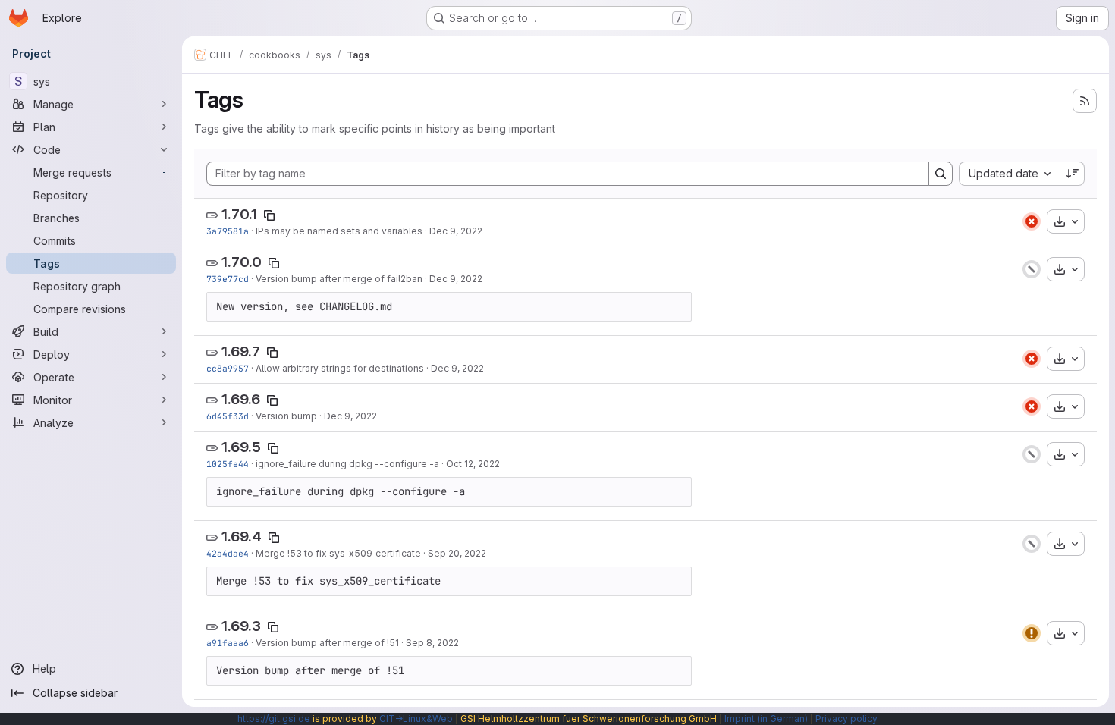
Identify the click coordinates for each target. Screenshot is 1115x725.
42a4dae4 (227, 553)
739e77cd (227, 278)
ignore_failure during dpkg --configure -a (347, 463)
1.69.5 (241, 447)
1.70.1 (239, 214)
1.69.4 (241, 536)
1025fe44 (227, 463)
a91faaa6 (227, 642)
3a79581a (227, 231)
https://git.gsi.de (273, 718)
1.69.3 (241, 626)
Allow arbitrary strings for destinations (340, 368)
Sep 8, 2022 (432, 642)
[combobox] (1009, 174)
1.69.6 (240, 399)
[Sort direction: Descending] (1072, 174)
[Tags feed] (1085, 101)
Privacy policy (846, 718)
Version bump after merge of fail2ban (339, 278)
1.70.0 (241, 262)
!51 (393, 642)
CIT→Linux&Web (416, 718)
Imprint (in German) (766, 718)
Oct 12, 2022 (473, 463)
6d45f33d (227, 416)
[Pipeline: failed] (1031, 221)
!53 (294, 553)
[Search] (940, 174)
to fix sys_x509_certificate (361, 553)
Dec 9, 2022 (455, 231)
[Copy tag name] (269, 215)
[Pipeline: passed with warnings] (1031, 633)
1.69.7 (240, 351)
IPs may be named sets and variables (339, 231)
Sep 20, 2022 (457, 553)
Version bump (286, 416)
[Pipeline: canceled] (1031, 269)
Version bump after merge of (321, 642)
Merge (271, 553)
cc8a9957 (227, 368)
